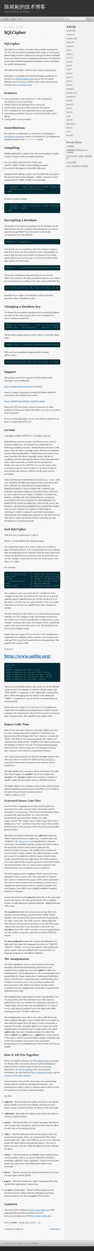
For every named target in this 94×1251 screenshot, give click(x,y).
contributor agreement (14, 136)
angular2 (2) (70, 34)
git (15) (68, 50)
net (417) (69, 85)
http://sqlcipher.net (47, 70)
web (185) (69, 135)
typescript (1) (70, 124)
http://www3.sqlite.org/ (40, 1215)
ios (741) (69, 62)
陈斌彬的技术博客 (24, 6)
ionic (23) (69, 58)
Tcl (27, 707)
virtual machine (26, 1069)
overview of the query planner (17, 1075)
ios (39, 1223)
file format (46, 1066)
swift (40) (69, 120)
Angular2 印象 (71, 162)
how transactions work (42, 1072)
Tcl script (23, 841)
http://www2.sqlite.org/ (15, 1215)
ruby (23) (69, 112)
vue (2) (68, 131)
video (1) (69, 128)
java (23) (69, 66)
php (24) (69, 100)
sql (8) (68, 116)
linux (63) (69, 77)
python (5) (69, 104)
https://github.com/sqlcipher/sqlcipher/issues (24, 401)
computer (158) (71, 38)
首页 (6, 19)
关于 (20, 19)
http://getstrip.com (22, 84)
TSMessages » (55, 1229)
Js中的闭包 (70, 146)
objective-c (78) (71, 93)
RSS (88, 19)
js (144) (68, 69)
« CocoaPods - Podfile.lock (13, 1229)
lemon (32, 879)
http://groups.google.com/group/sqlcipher (23, 386)
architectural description (47, 1060)
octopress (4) (70, 96)
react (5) (69, 108)
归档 (13, 19)
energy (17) (70, 46)
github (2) (69, 54)
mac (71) (69, 81)
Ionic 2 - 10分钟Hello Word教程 (77, 166)
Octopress (34, 1243)
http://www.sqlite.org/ (27, 656)
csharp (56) (70, 42)
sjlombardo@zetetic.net (26, 78)
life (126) (69, 73)
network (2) (70, 89)
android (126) (71, 30)
